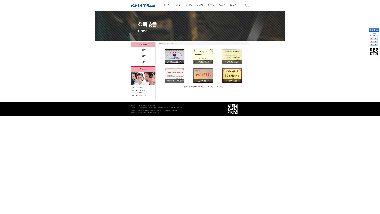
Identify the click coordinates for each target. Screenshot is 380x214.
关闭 (377, 57)
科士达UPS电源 (149, 112)
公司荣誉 (173, 43)
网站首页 (133, 105)
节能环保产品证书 (203, 62)
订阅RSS (155, 105)
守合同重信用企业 (203, 81)
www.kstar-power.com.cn (145, 107)
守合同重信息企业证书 (232, 62)
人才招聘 (144, 105)
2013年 (143, 50)
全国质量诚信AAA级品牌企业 (174, 81)
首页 (168, 43)
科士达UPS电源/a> (140, 112)
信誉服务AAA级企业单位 (174, 62)
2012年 (143, 56)
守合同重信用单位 (232, 81)
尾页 (221, 87)
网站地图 (150, 105)
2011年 (143, 62)
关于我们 (138, 105)
